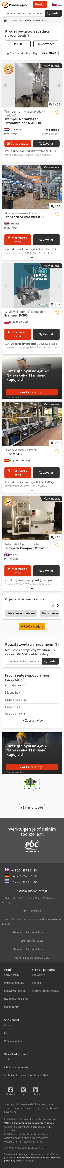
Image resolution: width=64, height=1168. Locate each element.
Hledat (55, 13)
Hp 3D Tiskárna (32, 911)
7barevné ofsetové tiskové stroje (32, 932)
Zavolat (48, 144)
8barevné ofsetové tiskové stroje (32, 949)
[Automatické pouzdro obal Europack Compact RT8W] (32, 518)
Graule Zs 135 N (15, 700)
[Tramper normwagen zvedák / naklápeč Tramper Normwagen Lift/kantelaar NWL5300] (32, 85)
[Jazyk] (54, 4)
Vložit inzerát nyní (32, 392)
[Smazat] (58, 53)
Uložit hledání (33, 626)
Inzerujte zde (33, 808)
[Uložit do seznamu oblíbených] (57, 112)
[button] (60, 4)
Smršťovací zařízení (21, 613)
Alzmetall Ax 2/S (15, 685)
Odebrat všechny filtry (23, 53)
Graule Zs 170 (14, 707)
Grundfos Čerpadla (31, 940)
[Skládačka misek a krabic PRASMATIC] (32, 424)
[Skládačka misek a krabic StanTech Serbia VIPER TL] (32, 187)
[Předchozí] (5, 85)
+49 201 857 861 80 (24, 870)
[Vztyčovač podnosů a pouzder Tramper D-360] (32, 285)
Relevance (47, 44)
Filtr (19, 44)
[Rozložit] (32, 159)
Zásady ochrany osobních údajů (32, 1157)
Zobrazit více (33, 720)
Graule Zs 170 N (15, 714)
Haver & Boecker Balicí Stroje (32, 957)
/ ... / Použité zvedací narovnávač (27, 20)
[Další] (58, 85)
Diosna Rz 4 (13, 692)
